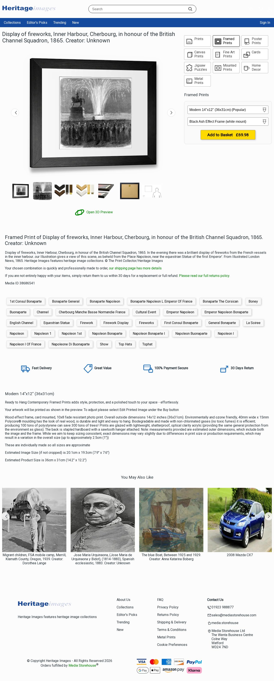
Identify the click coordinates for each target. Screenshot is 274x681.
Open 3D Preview (99, 212)
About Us (123, 600)
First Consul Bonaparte (181, 323)
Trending (59, 23)
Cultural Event (146, 312)
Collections (12, 23)
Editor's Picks (37, 23)
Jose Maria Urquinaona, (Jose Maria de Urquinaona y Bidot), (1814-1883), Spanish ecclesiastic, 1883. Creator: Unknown (102, 559)
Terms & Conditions (171, 630)
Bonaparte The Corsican (220, 301)
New (75, 23)
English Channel (21, 323)
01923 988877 (222, 607)
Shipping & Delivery (171, 622)
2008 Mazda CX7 (240, 555)
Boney (253, 301)
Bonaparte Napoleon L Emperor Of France (161, 301)
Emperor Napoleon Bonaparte (226, 312)
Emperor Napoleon (180, 312)
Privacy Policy (168, 607)
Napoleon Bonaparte (107, 334)
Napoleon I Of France (25, 344)
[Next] (171, 113)
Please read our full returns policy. (204, 276)
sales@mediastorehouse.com (233, 615)
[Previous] (15, 113)
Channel (43, 312)
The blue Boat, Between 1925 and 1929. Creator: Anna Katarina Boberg (171, 557)
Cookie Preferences (172, 645)
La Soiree (253, 323)
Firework (86, 323)
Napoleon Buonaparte (191, 334)
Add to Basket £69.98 (228, 134)
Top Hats (125, 344)
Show (104, 344)
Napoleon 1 (42, 334)
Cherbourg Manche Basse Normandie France (92, 312)
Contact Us (215, 600)
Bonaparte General (65, 301)
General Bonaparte (222, 323)
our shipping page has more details (135, 268)
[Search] (190, 9)
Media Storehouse (82, 665)
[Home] (29, 14)
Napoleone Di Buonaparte (71, 344)
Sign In (265, 23)
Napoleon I (226, 334)
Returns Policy (168, 615)
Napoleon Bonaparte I (149, 334)
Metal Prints (166, 637)
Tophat (147, 344)
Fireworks (146, 323)
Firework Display (116, 323)
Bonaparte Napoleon (105, 301)
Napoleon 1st (72, 334)
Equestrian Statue (56, 323)
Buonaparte (18, 312)
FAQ (160, 600)
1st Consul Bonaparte (26, 301)
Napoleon (17, 334)
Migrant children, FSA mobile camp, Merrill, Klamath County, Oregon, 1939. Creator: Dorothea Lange (34, 559)
